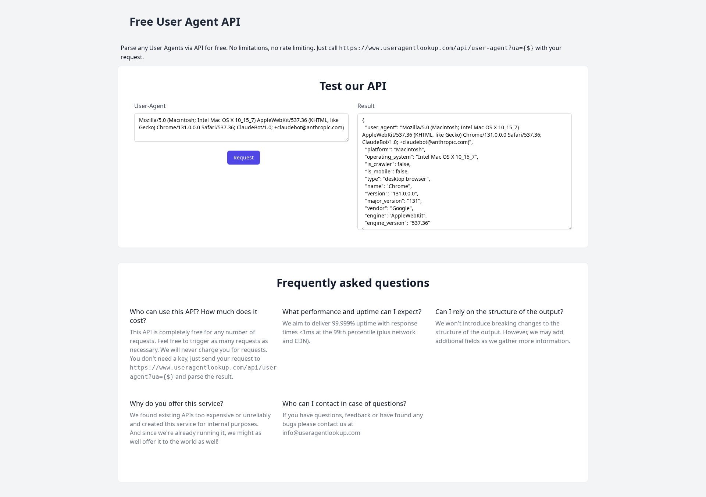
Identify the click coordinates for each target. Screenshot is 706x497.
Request (243, 157)
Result (366, 106)
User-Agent (150, 106)
